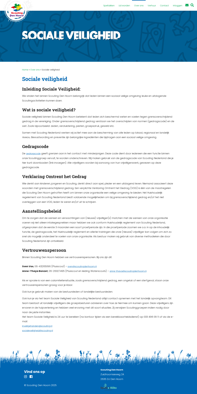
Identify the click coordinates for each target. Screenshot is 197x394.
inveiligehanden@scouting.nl (37, 326)
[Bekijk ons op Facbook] (31, 377)
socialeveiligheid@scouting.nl (37, 330)
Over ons (35, 69)
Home (25, 69)
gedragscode (33, 153)
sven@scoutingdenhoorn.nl (82, 266)
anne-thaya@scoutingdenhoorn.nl (128, 271)
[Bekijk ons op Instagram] (25, 377)
